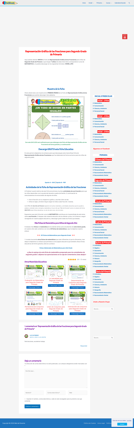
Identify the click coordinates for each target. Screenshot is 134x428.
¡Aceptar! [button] (122, 424)
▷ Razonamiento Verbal (100, 175)
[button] (129, 3)
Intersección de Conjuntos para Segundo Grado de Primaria (77, 309)
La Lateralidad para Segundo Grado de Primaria (56, 280)
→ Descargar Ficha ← (34, 287)
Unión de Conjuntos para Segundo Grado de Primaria (56, 309)
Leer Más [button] (129, 420)
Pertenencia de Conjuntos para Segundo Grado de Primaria (34, 309)
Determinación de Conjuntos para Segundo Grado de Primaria (77, 282)
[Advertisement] (67, 16)
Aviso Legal (101, 423)
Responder (83, 346)
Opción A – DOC (50, 182)
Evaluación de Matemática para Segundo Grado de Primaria (34, 282)
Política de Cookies (90, 423)
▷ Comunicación (98, 106)
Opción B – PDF (61, 182)
